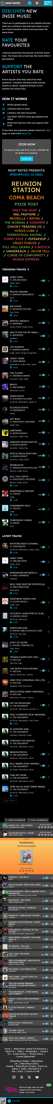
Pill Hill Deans (16, 247)
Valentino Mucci (17, 833)
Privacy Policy (36, 1054)
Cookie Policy (19, 1054)
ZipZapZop (37, 239)
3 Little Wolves (17, 1007)
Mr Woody (14, 969)
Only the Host (24, 210)
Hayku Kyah (14, 1023)
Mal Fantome (24, 214)
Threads (21, 1077)
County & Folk (32, 1071)
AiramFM (37, 222)
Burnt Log (14, 825)
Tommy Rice (13, 239)
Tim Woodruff (16, 891)
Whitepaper (31, 1051)
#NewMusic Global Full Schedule (30, 1049)
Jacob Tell (40, 251)
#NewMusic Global (19, 1061)
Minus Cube (25, 231)
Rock (20, 1071)
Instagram (13, 1077)
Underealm (16, 251)
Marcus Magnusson (19, 1014)
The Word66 (14, 222)
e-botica (42, 247)
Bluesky (37, 1077)
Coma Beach (26, 197)
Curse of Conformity (26, 255)
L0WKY (12, 999)
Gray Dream (14, 937)
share (48, 281)
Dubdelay (13, 915)
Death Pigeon (15, 885)
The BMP (12, 1030)
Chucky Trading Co (24, 226)
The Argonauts (17, 992)
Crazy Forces (25, 243)
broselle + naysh (25, 218)
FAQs (48, 130)
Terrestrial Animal (24, 235)
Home (7, 1049)
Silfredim (14, 946)
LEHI (11, 954)
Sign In (47, 3)
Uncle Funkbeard (17, 960)
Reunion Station (26, 187)
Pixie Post (26, 204)
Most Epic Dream (17, 1038)
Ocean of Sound (17, 908)
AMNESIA (13, 877)
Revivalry (14, 900)
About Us (26, 133)
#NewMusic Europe (26, 1066)
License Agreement (25, 1056)
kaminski (26, 842)
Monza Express (26, 259)
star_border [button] (39, 827)
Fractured (14, 977)
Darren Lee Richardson (21, 922)
